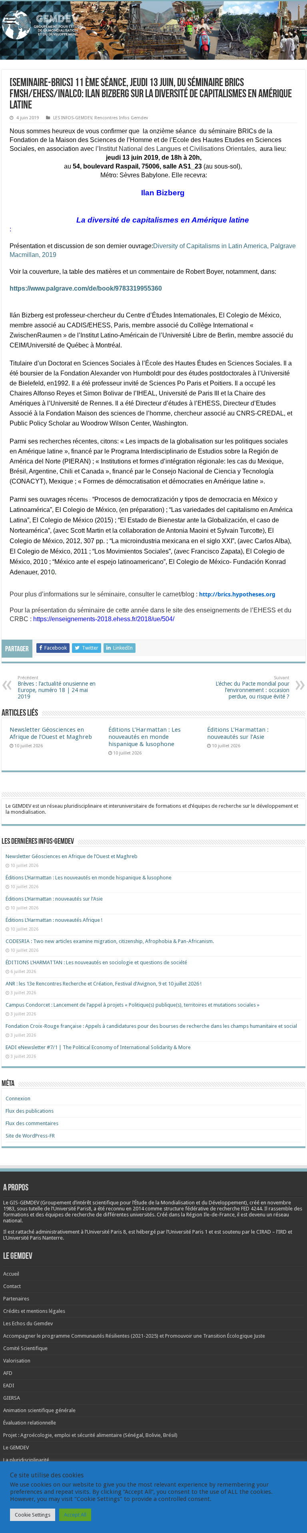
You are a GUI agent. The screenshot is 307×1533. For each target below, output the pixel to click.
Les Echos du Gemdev (28, 1323)
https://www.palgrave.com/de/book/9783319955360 (86, 288)
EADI (8, 1386)
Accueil (11, 1274)
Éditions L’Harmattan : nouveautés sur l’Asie (238, 733)
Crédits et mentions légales (34, 1311)
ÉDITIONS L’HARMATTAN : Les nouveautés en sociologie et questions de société (97, 962)
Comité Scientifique (25, 1348)
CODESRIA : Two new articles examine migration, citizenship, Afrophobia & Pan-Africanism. (110, 941)
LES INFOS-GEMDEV (72, 117)
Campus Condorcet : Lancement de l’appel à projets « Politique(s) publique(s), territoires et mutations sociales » (132, 1005)
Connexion (18, 1099)
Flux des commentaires (32, 1123)
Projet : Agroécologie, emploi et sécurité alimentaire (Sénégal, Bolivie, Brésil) (90, 1435)
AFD (7, 1373)
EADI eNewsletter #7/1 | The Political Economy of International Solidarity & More (98, 1047)
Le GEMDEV (16, 1448)
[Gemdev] (153, 25)
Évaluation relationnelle (29, 1423)
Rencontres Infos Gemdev (121, 117)
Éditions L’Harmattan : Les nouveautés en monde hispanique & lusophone (144, 737)
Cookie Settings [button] (32, 1515)
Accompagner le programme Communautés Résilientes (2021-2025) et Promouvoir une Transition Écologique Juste (134, 1336)
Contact (12, 1286)
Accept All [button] (75, 1515)
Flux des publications (30, 1111)
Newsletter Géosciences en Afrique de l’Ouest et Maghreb (51, 733)
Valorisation (16, 1361)
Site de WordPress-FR (30, 1136)
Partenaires (16, 1299)
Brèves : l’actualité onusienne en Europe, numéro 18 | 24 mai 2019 (57, 687)
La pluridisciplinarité (26, 1460)
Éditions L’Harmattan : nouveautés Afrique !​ (54, 920)
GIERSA (11, 1398)
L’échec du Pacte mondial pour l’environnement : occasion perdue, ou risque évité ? (252, 687)
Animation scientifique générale (39, 1410)
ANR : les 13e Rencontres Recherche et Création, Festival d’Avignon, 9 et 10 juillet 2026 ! (104, 984)
